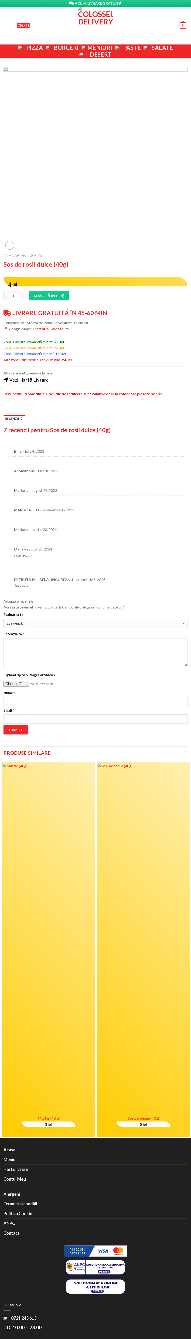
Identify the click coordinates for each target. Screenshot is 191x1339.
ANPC (9, 1223)
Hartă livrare (15, 1169)
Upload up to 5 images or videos (30, 675)
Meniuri (99, 47)
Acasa (9, 1149)
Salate (162, 47)
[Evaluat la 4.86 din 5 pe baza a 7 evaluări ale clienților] (95, 273)
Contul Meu (14, 1179)
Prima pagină (14, 256)
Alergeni (11, 1194)
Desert (101, 54)
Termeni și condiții (20, 1203)
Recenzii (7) (14, 419)
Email (8, 710)
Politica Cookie (17, 1213)
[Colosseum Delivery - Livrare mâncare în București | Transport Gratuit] (95, 25)
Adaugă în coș (49, 295)
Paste (132, 47)
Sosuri (36, 256)
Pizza (34, 47)
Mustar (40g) (48, 1118)
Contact (11, 1233)
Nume (9, 693)
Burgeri (66, 47)
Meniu (9, 1159)
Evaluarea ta (13, 615)
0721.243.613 (23, 1318)
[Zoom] (9, 245)
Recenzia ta (13, 634)
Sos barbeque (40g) (143, 1118)
